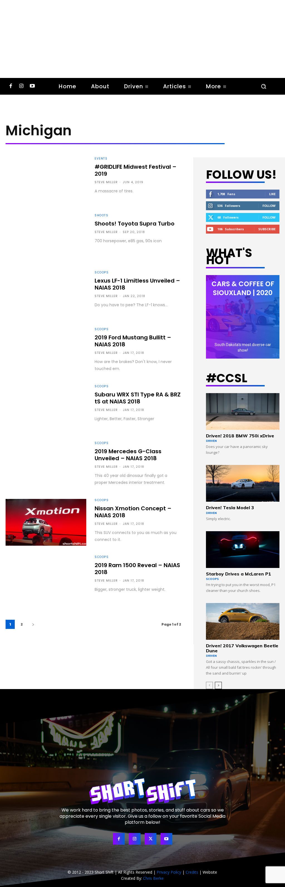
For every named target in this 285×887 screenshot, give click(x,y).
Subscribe (267, 229)
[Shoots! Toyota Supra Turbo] (46, 237)
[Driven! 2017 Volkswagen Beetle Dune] (242, 621)
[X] (150, 839)
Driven (211, 441)
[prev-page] (209, 685)
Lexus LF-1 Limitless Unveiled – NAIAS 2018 (137, 284)
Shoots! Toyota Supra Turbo (135, 223)
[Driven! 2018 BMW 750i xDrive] (242, 411)
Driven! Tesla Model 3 (230, 507)
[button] (263, 86)
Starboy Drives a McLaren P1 (238, 574)
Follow (269, 206)
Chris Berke (153, 878)
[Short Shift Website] (142, 791)
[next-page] (33, 624)
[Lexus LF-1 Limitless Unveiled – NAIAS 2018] (46, 294)
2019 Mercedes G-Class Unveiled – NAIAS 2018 (128, 454)
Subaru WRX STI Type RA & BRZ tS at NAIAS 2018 (138, 398)
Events (101, 158)
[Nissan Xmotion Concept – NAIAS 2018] (46, 522)
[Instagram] (22, 86)
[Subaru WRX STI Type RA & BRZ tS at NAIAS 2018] (46, 408)
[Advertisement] (142, 39)
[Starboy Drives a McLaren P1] (242, 549)
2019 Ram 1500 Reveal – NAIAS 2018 (137, 568)
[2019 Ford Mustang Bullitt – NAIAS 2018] (46, 351)
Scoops (102, 272)
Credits (192, 872)
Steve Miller (106, 182)
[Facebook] (11, 86)
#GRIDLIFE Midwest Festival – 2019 (135, 170)
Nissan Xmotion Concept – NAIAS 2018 (133, 511)
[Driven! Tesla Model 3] (242, 483)
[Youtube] (32, 86)
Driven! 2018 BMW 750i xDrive (240, 435)
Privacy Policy (169, 872)
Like (272, 194)
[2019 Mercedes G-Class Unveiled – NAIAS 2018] (46, 465)
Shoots (101, 215)
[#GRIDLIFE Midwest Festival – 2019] (46, 180)
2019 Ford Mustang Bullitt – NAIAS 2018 (133, 341)
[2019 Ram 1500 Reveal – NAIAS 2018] (46, 579)
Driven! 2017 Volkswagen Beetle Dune (242, 648)
